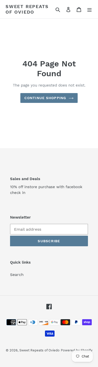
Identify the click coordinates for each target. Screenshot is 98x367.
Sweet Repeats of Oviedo (27, 9)
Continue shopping (45, 98)
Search (17, 274)
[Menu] (89, 9)
